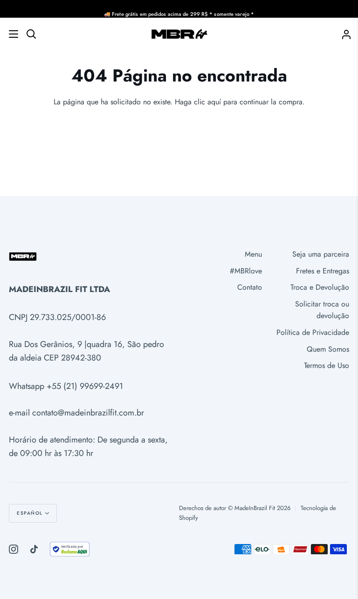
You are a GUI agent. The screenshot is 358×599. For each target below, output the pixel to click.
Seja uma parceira (320, 254)
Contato (249, 287)
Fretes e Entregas (322, 270)
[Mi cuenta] (342, 34)
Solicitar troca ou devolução (322, 310)
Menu (253, 254)
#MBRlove (246, 270)
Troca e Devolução (319, 287)
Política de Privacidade (312, 332)
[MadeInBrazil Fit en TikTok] (34, 549)
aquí (214, 101)
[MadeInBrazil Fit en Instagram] (13, 549)
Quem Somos (328, 349)
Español (30, 513)
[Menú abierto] (9, 34)
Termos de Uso (326, 365)
